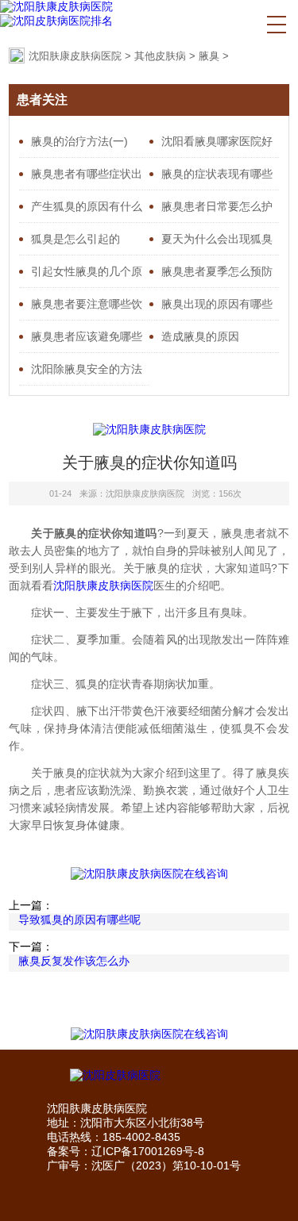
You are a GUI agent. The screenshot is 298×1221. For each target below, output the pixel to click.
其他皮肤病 (160, 56)
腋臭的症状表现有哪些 (217, 173)
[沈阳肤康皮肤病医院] (56, 7)
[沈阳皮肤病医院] (149, 1076)
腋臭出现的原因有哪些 (217, 304)
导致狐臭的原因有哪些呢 (79, 919)
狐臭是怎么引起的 (75, 238)
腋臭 (209, 56)
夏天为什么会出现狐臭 (217, 238)
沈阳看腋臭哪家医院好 (217, 141)
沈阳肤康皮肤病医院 (75, 56)
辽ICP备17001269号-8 (147, 1151)
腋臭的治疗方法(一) (79, 141)
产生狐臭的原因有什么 (86, 206)
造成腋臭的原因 (200, 336)
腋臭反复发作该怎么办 (74, 960)
